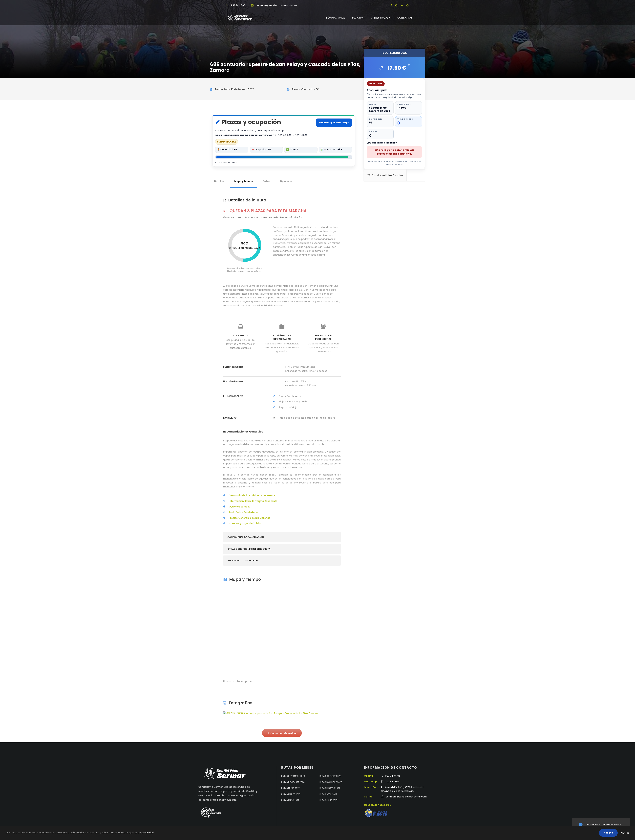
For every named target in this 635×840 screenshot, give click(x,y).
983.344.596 (238, 5)
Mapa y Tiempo (243, 181)
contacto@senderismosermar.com (276, 5)
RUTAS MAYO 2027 (290, 800)
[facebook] (391, 5)
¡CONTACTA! (404, 17)
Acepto (608, 832)
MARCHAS (358, 17)
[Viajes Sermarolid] (210, 812)
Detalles (219, 181)
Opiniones (286, 181)
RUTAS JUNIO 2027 (328, 800)
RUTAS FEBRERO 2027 (329, 788)
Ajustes (625, 832)
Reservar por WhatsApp (334, 122)
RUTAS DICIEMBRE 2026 (330, 782)
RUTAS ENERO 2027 (290, 788)
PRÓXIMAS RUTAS (335, 17)
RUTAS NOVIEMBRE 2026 (293, 782)
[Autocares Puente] (376, 813)
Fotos (266, 181)
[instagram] (407, 5)
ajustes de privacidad (141, 832)
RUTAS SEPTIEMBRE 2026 (293, 776)
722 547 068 (392, 781)
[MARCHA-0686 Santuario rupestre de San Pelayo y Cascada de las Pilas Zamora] (270, 713)
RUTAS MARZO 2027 (290, 794)
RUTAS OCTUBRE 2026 (330, 776)
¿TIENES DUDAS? (380, 17)
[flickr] (396, 5)
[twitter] (402, 5)
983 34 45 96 (392, 775)
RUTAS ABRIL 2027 (328, 794)
